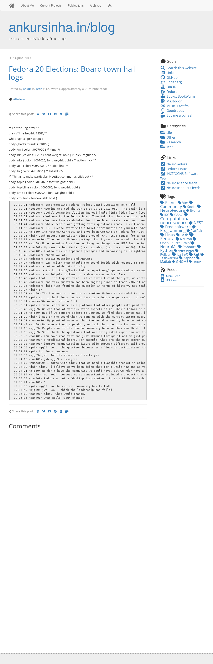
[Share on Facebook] (49, 114)
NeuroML (169, 246)
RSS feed (171, 280)
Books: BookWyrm (180, 96)
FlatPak (196, 230)
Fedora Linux (176, 169)
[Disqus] (78, 483)
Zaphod (189, 258)
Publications (76, 5)
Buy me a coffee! (178, 115)
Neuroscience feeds (181, 183)
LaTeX (182, 254)
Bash (184, 235)
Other (171, 137)
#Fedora (19, 99)
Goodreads (174, 110)
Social (191, 206)
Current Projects (51, 5)
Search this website (181, 68)
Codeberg (173, 82)
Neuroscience (186, 251)
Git (197, 254)
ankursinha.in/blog (62, 26)
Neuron (186, 239)
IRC (166, 215)
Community (171, 206)
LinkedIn (172, 72)
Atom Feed (172, 276)
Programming (173, 230)
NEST (198, 222)
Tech (39, 89)
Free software (178, 226)
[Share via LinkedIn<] (61, 114)
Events (195, 210)
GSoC (178, 215)
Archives (95, 5)
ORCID (170, 87)
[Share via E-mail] (66, 114)
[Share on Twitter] (43, 114)
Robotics (189, 247)
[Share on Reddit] (55, 114)
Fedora (171, 91)
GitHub (171, 77)
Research (173, 142)
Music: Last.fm (177, 106)
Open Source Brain (175, 243)
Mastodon (173, 101)
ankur (27, 89)
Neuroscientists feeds (183, 188)
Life (169, 132)
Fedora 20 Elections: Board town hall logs (72, 73)
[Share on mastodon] (38, 114)
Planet (171, 202)
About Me (27, 5)
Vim (185, 202)
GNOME (182, 261)
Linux (170, 234)
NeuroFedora (176, 164)
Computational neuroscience (175, 220)
